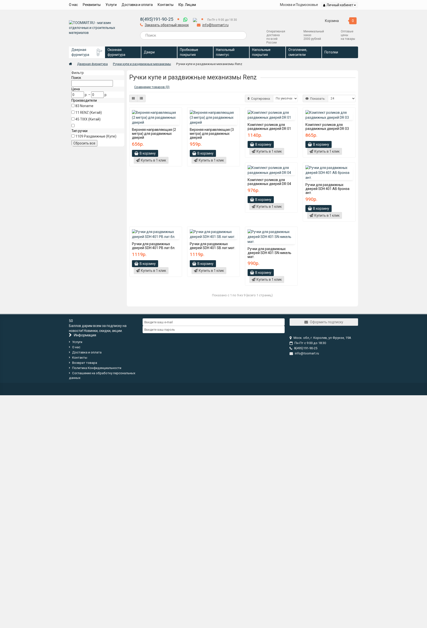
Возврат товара (84, 363)
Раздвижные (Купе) (100, 136)
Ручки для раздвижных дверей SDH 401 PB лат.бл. (153, 246)
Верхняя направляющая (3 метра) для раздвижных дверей (212, 134)
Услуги (111, 5)
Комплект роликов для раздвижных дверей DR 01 (269, 127)
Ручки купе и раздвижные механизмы (142, 64)
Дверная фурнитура (92, 64)
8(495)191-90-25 (156, 19)
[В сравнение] (178, 112)
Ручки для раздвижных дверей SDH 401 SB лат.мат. (212, 246)
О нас (73, 5)
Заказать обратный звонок (167, 25)
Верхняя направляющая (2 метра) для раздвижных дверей (154, 134)
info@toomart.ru (215, 25)
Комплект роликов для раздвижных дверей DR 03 (327, 127)
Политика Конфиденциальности (96, 368)
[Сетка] (133, 98)
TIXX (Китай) (90, 119)
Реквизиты (92, 5)
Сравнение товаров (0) (152, 87)
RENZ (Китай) (91, 113)
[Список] (141, 98)
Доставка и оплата (137, 5)
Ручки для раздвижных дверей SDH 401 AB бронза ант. (327, 189)
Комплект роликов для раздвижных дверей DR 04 (269, 182)
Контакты (165, 5)
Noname (86, 106)
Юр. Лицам (187, 5)
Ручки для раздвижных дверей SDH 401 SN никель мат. (269, 253)
